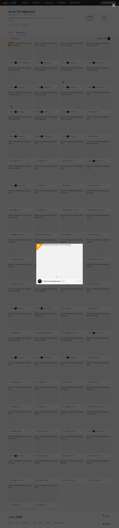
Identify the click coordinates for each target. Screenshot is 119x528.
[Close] (113, 5)
